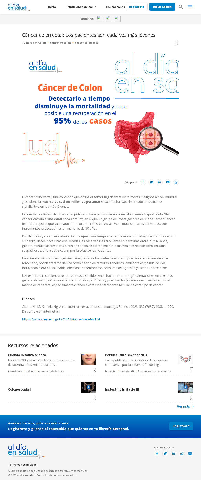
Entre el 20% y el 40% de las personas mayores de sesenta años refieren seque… (42, 362)
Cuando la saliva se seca (27, 355)
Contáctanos (115, 7)
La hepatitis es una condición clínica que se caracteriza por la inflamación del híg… (136, 362)
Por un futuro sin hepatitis (126, 355)
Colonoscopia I (19, 389)
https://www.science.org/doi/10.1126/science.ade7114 (61, 319)
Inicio (52, 7)
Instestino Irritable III (122, 389)
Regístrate (136, 7)
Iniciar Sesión (162, 7)
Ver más (183, 406)
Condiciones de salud (80, 7)
